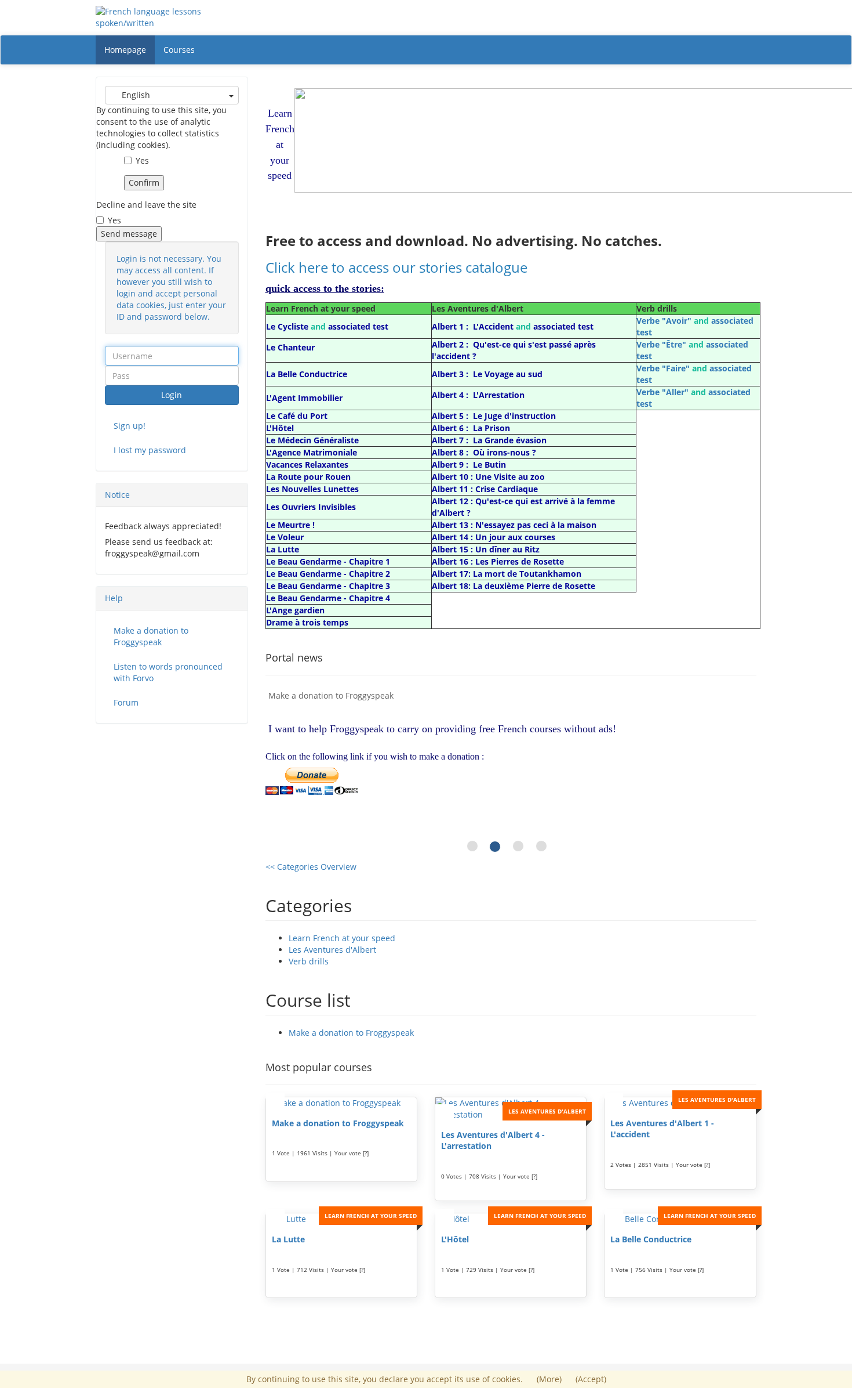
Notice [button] (117, 494)
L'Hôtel (455, 1239)
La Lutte (288, 1239)
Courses (179, 49)
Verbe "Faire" (663, 368)
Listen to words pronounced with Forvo (168, 672)
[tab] (171, 495)
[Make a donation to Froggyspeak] (341, 1103)
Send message (129, 233)
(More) (550, 1379)
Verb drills (309, 961)
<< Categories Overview (310, 866)
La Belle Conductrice (650, 1239)
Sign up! (129, 425)
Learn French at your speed (342, 938)
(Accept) (591, 1379)
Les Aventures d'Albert (332, 949)
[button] (277, 774)
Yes (142, 160)
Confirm (144, 182)
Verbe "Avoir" (663, 320)
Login (171, 394)
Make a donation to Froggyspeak (351, 1032)
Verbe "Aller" (662, 391)
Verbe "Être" (661, 344)
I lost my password (150, 450)
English (134, 94)
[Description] (275, 1101)
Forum (126, 702)
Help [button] (114, 597)
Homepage (125, 49)
